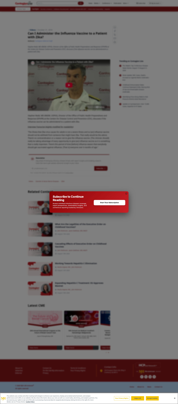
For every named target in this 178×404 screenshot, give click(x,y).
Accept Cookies (152, 398)
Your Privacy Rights (121, 398)
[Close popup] (126, 194)
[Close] (174, 398)
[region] (89, 398)
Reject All (137, 398)
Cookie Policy (30, 402)
